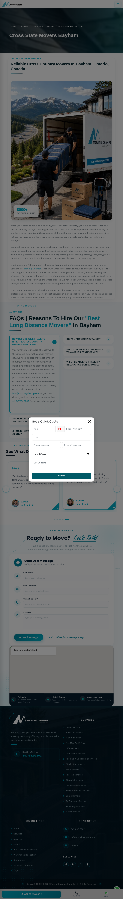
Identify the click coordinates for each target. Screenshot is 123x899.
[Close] (89, 421)
